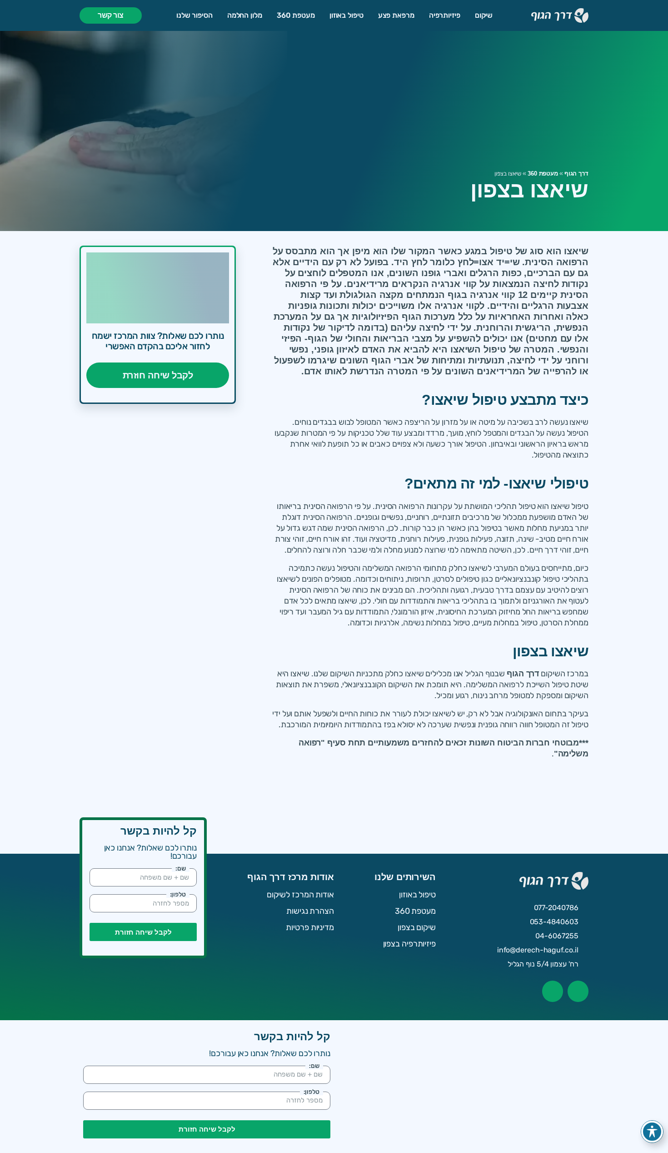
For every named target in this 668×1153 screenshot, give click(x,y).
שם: (180, 868)
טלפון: (178, 894)
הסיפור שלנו (194, 15)
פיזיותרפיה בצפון (409, 944)
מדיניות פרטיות (310, 927)
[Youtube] (552, 991)
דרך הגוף (576, 173)
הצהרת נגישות (310, 911)
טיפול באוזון (346, 15)
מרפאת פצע (396, 15)
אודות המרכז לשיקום (300, 895)
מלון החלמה (244, 15)
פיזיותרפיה (444, 15)
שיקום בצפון (417, 927)
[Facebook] (578, 991)
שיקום (484, 15)
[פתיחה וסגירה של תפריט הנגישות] (652, 1132)
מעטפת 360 (296, 15)
